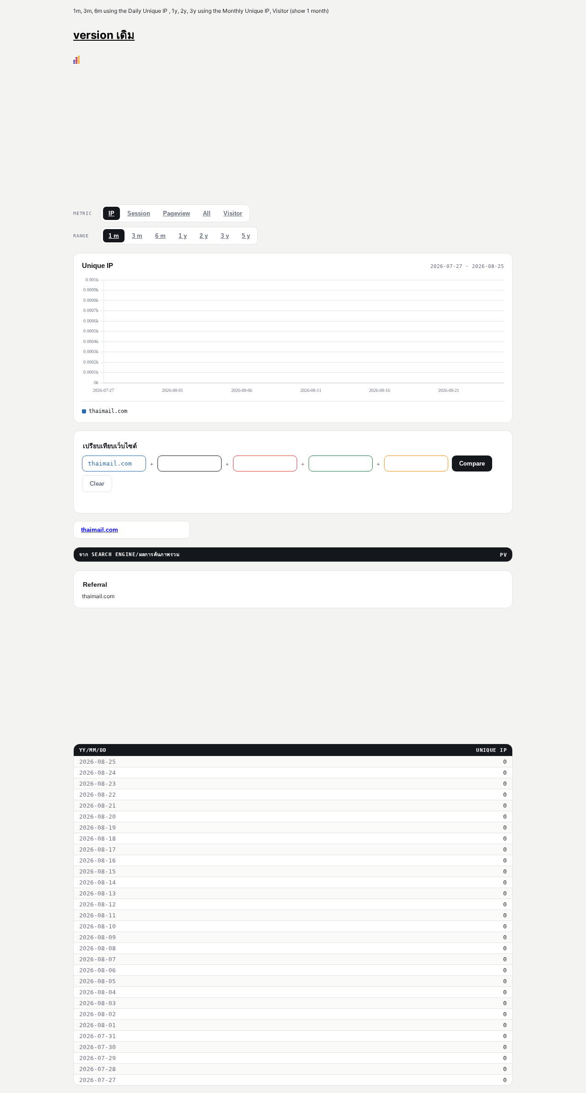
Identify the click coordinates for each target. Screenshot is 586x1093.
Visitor (232, 213)
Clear (97, 483)
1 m (114, 235)
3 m (137, 235)
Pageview (176, 213)
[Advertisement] (293, 132)
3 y (225, 235)
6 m (160, 235)
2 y (204, 235)
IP (111, 213)
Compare (472, 463)
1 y (183, 235)
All (207, 213)
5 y (246, 235)
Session (138, 213)
